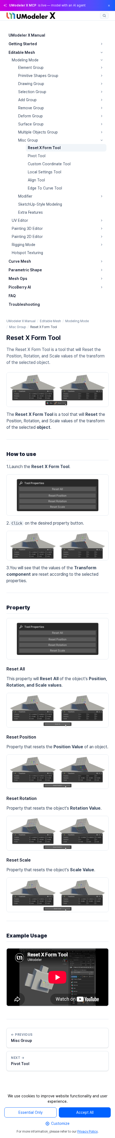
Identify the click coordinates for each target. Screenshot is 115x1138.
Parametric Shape (25, 270)
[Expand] (101, 44)
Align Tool (36, 180)
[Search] (104, 15)
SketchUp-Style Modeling (40, 204)
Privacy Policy (87, 1131)
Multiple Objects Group (38, 132)
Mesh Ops (18, 278)
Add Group (27, 100)
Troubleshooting (24, 304)
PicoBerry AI (20, 287)
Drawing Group (31, 84)
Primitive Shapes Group (38, 75)
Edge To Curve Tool (45, 188)
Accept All (85, 1112)
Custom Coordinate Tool (49, 164)
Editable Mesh (22, 52)
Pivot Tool (36, 156)
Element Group (31, 67)
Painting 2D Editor (27, 236)
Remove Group (31, 108)
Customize (60, 1123)
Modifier (25, 196)
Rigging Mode (23, 245)
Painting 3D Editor (27, 228)
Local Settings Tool (44, 172)
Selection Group (32, 92)
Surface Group (31, 124)
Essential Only (30, 1112)
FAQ (12, 296)
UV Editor (20, 220)
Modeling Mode (25, 60)
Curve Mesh (20, 261)
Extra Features (30, 212)
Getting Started (23, 44)
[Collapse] (101, 52)
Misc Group (28, 140)
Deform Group (30, 116)
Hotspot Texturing (27, 253)
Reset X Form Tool (44, 148)
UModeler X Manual (27, 35)
